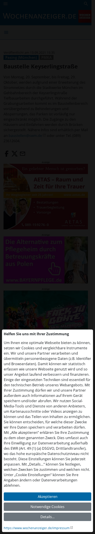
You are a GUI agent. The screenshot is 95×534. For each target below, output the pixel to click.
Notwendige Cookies (47, 506)
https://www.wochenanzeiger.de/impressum (37, 528)
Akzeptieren (47, 496)
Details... (47, 516)
